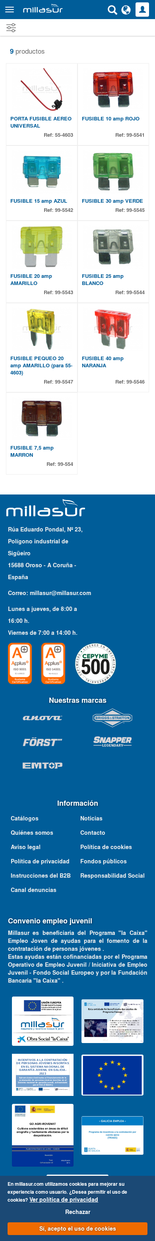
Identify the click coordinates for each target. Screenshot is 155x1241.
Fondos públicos (103, 861)
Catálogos (25, 818)
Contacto (92, 833)
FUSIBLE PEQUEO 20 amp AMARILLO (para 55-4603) (41, 365)
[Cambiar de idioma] (126, 9)
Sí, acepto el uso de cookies (77, 1229)
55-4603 (64, 135)
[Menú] (9, 9)
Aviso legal (26, 847)
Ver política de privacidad (63, 1200)
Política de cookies (106, 847)
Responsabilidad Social (112, 876)
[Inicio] (43, 8)
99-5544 (135, 292)
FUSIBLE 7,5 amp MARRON (32, 451)
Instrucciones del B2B (41, 876)
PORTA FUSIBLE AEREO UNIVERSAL (41, 122)
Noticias (91, 818)
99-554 (65, 464)
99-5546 (135, 381)
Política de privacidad (40, 861)
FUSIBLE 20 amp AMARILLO (31, 280)
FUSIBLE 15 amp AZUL (38, 201)
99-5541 (135, 135)
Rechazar (77, 1212)
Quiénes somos (32, 833)
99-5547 (64, 381)
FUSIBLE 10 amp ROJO (111, 118)
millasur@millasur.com (60, 593)
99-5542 (64, 210)
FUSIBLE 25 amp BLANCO (103, 280)
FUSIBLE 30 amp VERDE (112, 201)
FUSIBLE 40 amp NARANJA (103, 362)
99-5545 (135, 210)
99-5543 (64, 292)
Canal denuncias (33, 890)
